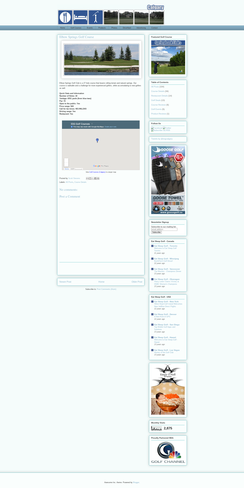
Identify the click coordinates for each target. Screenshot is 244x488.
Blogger (136, 482)
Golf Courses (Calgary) (97, 172)
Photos (114, 28)
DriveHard (127, 28)
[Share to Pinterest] (98, 178)
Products (102, 28)
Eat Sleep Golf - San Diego (167, 324)
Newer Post (65, 282)
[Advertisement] (101, 268)
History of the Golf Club (163, 352)
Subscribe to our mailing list (163, 227)
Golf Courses (76, 28)
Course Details (80, 182)
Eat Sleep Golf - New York (166, 301)
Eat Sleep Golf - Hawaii (165, 337)
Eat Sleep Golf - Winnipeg (166, 259)
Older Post (137, 282)
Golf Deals (156, 100)
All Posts (69, 182)
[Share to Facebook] (95, 178)
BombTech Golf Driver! (163, 261)
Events (90, 28)
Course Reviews (158, 105)
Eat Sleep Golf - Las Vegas (167, 350)
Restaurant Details (159, 96)
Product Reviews (158, 114)
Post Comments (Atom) (106, 289)
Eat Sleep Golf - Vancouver (167, 269)
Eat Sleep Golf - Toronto (165, 246)
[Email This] (87, 178)
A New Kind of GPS (162, 317)
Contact (154, 28)
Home (62, 28)
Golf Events (156, 109)
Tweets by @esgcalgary (162, 139)
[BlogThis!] (90, 178)
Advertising (141, 28)
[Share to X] (92, 178)
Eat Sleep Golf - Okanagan (167, 279)
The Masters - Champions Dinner (167, 271)
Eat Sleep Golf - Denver (165, 314)
